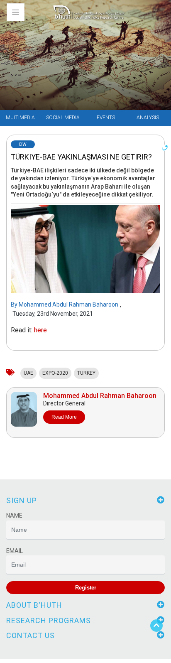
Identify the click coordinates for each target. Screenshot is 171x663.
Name (14, 515)
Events (106, 117)
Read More (64, 417)
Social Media (63, 117)
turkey (86, 373)
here (40, 330)
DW (23, 144)
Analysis (148, 117)
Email (14, 551)
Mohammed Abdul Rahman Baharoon (69, 304)
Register (85, 587)
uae (28, 373)
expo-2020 (55, 373)
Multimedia (20, 117)
